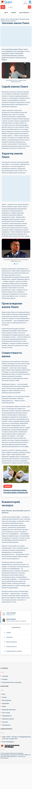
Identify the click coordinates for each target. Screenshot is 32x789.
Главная (3, 19)
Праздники (5, 703)
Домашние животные (9, 709)
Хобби (4, 706)
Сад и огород (6, 712)
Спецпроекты (6, 725)
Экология (5, 722)
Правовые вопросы (8, 719)
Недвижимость (7, 716)
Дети (6, 12)
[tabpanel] (16, 251)
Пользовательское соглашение (11, 682)
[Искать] (29, 7)
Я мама (13, 12)
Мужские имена (24, 19)
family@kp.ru (10, 741)
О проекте (5, 676)
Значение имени (14, 19)
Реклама (4, 679)
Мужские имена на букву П (8, 21)
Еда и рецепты (24, 12)
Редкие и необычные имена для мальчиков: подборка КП (15, 491)
